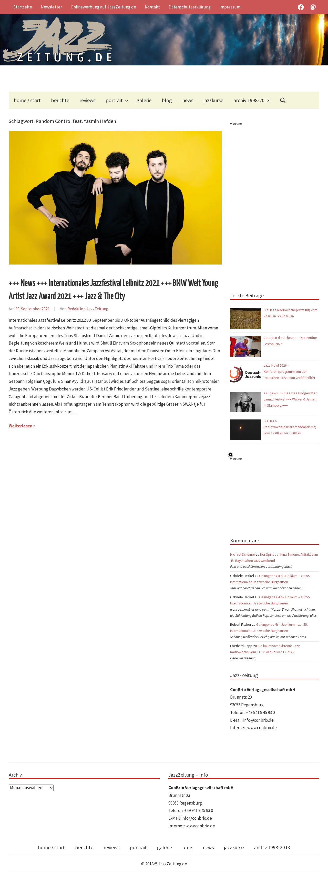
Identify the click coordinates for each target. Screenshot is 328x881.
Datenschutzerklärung (190, 7)
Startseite (22, 7)
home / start (27, 100)
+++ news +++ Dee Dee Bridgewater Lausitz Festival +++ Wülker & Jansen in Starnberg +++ (290, 399)
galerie (144, 100)
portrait (114, 100)
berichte (60, 100)
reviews (87, 100)
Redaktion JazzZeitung (87, 308)
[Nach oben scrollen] (319, 872)
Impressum (229, 7)
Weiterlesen (21, 426)
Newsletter (51, 7)
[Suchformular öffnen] (283, 100)
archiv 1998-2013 (251, 100)
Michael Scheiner (242, 554)
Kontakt (152, 7)
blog (167, 100)
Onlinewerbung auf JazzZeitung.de (103, 7)
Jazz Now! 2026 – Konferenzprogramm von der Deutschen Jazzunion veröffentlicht (290, 371)
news (187, 100)
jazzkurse (213, 100)
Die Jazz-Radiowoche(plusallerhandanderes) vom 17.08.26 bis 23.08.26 (290, 427)
